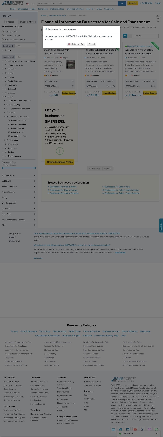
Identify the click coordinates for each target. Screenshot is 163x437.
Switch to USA (77, 44)
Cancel (92, 44)
